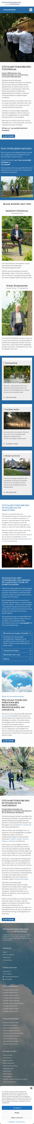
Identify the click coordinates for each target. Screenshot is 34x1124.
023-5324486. (5, 164)
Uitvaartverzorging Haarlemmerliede (13, 1033)
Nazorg (6, 659)
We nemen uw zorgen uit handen (16, 633)
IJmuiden (13, 839)
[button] (31, 1088)
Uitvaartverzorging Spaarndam (11, 1036)
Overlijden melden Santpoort (11, 995)
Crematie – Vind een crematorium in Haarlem (15, 1079)
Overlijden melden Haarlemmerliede (13, 1003)
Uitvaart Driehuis (7, 1057)
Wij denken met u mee (11, 655)
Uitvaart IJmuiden (7, 1055)
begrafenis (25, 539)
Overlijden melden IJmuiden (10, 990)
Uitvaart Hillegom (7, 1074)
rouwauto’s (17, 879)
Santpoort (12, 841)
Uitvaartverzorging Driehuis (10, 1025)
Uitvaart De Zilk (7, 1071)
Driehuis (25, 839)
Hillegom (5, 841)
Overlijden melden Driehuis (10, 992)
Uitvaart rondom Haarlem (10, 1082)
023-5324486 (24, 623)
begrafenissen (17, 825)
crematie (5, 541)
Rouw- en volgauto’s (8, 954)
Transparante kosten (11, 650)
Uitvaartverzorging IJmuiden (10, 1022)
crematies (26, 825)
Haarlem (19, 839)
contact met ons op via (12, 623)
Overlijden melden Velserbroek (11, 998)
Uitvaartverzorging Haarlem (10, 1044)
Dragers (5, 952)
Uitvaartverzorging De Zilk (10, 1038)
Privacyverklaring (20, 1121)
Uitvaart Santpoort (8, 1060)
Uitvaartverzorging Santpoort (11, 1028)
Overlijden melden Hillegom (11, 1008)
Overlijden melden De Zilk (10, 1006)
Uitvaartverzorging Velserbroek (11, 1030)
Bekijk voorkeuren (17, 1117)
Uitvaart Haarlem (7, 1076)
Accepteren (17, 1108)
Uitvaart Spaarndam (8, 1068)
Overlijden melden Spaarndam (11, 1000)
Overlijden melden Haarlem (10, 1011)
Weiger (17, 1113)
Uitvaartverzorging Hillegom (10, 1041)
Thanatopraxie (7, 957)
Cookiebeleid (11, 1121)
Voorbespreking (7, 960)
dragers (25, 879)
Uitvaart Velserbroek (8, 1063)
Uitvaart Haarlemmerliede (10, 1065)
